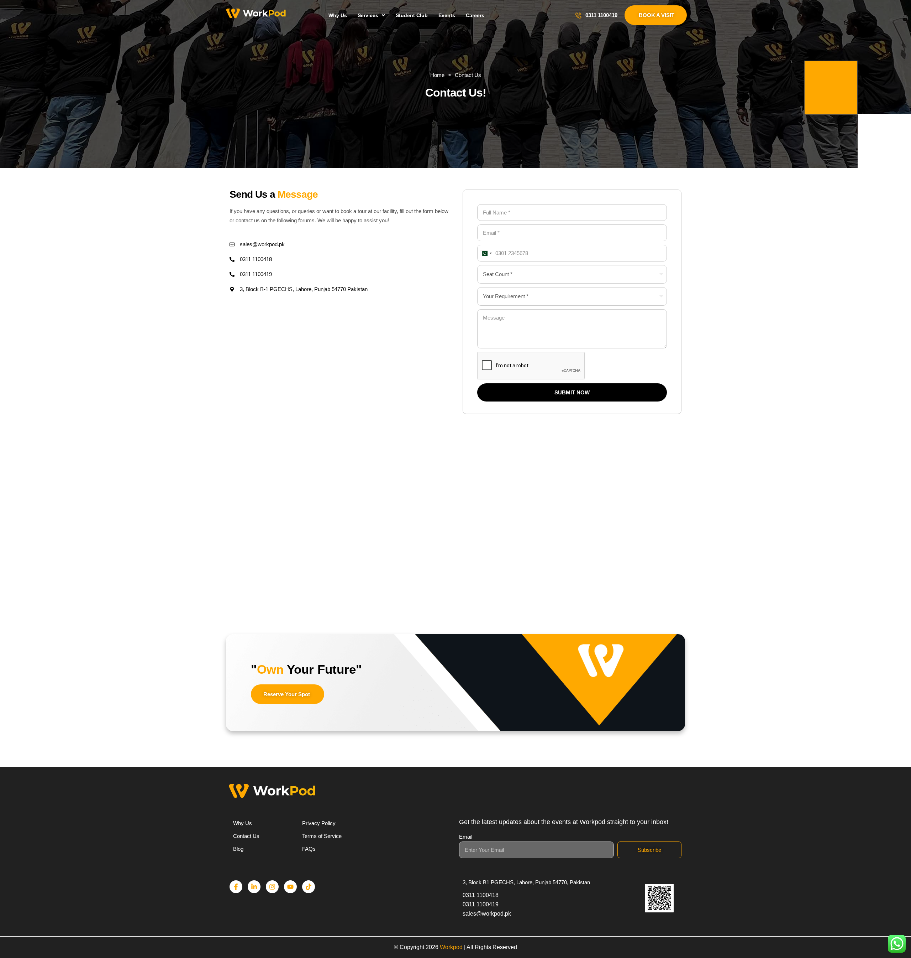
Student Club (412, 15)
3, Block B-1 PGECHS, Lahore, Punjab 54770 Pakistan (304, 289)
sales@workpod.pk (262, 244)
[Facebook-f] (236, 886)
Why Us (337, 15)
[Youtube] (290, 886)
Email (465, 837)
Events (446, 15)
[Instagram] (272, 886)
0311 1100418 (256, 259)
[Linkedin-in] (254, 886)
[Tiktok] (308, 886)
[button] (371, 15)
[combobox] (486, 253)
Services (368, 15)
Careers (475, 15)
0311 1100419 (601, 15)
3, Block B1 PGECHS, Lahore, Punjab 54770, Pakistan (526, 882)
